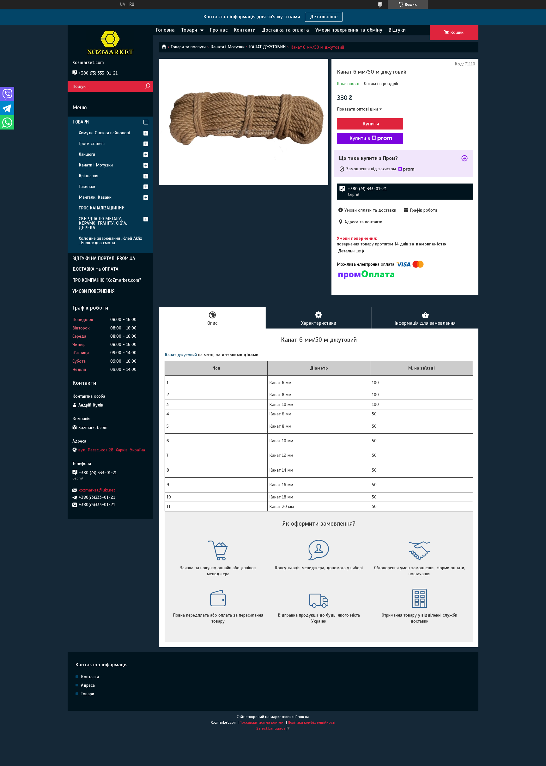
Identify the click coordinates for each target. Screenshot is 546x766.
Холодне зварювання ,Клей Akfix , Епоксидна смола (110, 240)
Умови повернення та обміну (348, 30)
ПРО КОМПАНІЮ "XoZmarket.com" (106, 280)
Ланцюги (87, 154)
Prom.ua (302, 717)
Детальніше (323, 17)
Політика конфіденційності (311, 722)
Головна (165, 30)
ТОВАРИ (80, 122)
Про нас (219, 30)
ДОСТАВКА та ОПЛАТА (95, 269)
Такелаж (87, 186)
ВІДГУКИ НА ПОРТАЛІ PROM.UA (103, 258)
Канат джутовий (181, 355)
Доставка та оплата (285, 30)
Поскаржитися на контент (262, 722)
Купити (371, 124)
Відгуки (397, 30)
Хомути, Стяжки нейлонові (104, 133)
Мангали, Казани (95, 197)
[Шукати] (147, 86)
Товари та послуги (188, 47)
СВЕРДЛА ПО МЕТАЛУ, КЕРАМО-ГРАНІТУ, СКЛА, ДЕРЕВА (103, 223)
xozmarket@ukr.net (97, 490)
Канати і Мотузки (227, 47)
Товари (189, 30)
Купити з (360, 138)
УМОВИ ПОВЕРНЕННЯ (93, 291)
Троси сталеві (92, 143)
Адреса (88, 685)
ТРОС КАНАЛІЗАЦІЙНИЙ (101, 208)
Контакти (245, 30)
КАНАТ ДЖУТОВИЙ (267, 47)
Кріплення (88, 175)
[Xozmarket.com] (110, 42)
